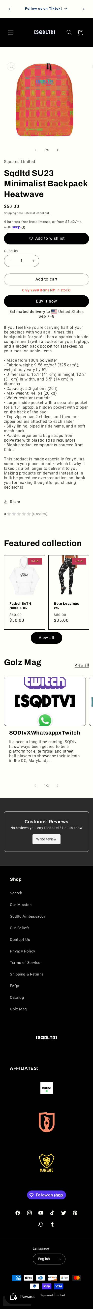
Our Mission (21, 905)
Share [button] (15, 502)
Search (16, 893)
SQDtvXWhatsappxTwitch (44, 733)
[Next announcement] (83, 8)
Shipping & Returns (27, 974)
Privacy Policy (22, 951)
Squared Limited (52, 1295)
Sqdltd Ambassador (27, 916)
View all (46, 637)
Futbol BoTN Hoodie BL (20, 605)
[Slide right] (57, 149)
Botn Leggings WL (66, 605)
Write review (46, 839)
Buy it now (46, 301)
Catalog (17, 997)
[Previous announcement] (9, 8)
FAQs (14, 986)
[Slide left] (35, 149)
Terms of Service (25, 962)
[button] (10, 32)
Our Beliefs (20, 928)
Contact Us (20, 939)
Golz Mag (18, 1009)
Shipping (10, 213)
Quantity (11, 251)
